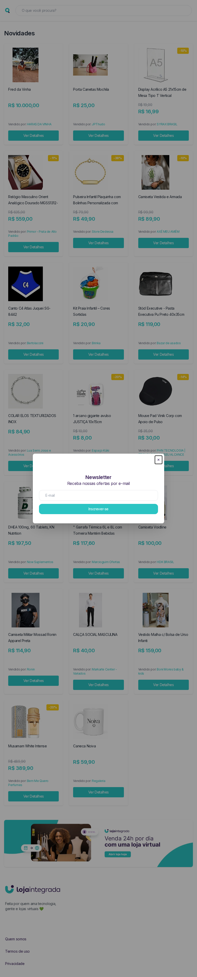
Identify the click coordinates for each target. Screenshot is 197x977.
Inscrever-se (98, 509)
